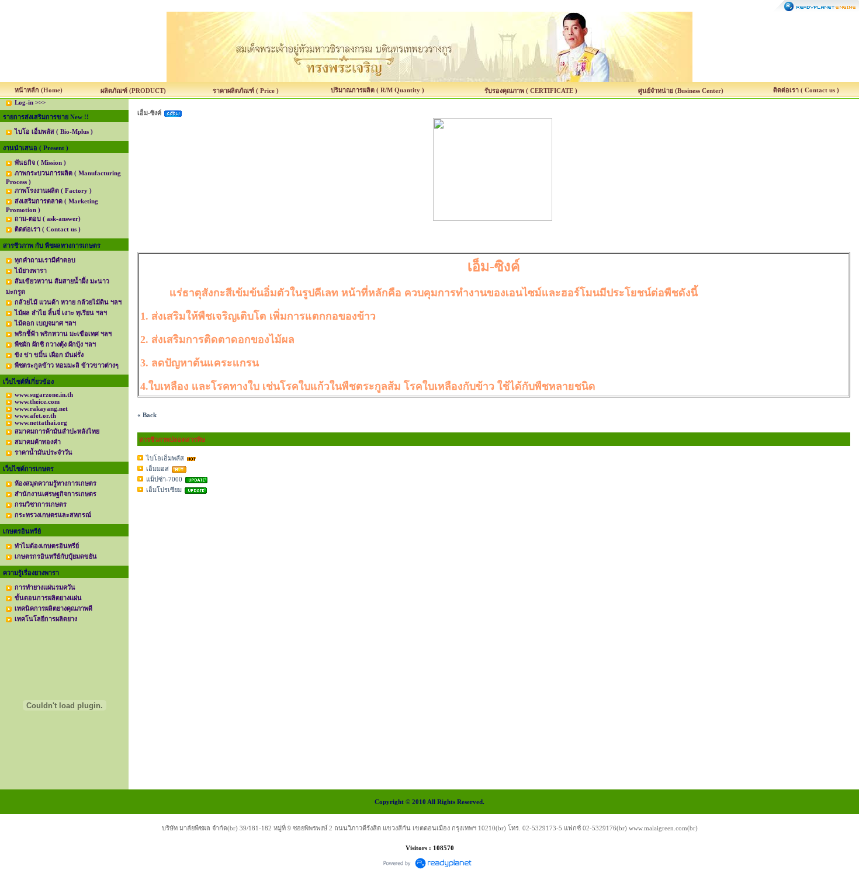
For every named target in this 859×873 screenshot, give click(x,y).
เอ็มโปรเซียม (164, 489)
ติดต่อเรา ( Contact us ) (806, 89)
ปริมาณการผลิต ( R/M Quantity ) (377, 89)
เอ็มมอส (157, 468)
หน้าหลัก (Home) (39, 89)
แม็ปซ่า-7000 (164, 479)
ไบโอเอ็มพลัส (165, 458)
